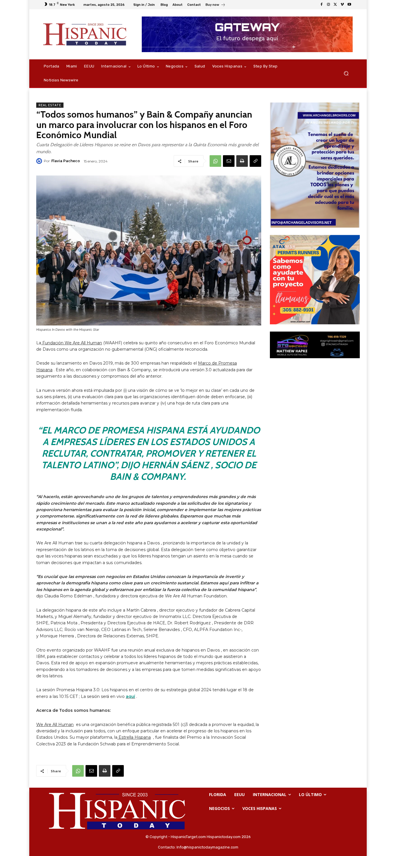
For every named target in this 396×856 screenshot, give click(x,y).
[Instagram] (328, 4)
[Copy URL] (255, 161)
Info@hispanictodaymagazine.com (207, 847)
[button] (346, 73)
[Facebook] (321, 4)
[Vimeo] (342, 4)
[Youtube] (349, 4)
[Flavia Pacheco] (40, 161)
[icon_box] (216, 5)
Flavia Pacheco (65, 161)
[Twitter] (335, 4)
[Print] (242, 161)
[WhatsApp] (215, 161)
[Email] (229, 161)
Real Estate (50, 105)
